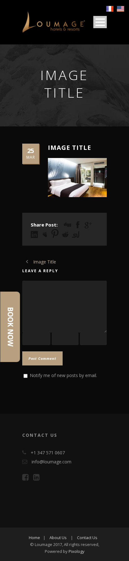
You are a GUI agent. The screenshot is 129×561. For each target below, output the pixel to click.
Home (34, 537)
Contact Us (87, 537)
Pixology (77, 551)
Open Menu (100, 22)
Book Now (10, 327)
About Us (58, 537)
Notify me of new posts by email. (63, 375)
